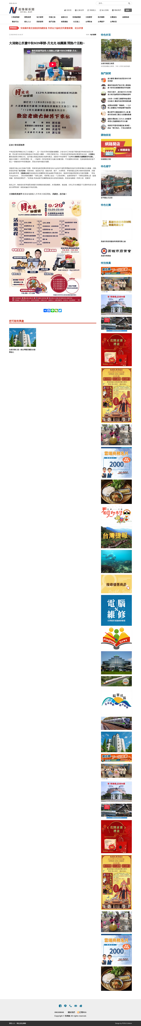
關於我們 (71, 1012)
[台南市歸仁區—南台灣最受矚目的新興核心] (22, 337)
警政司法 (15, 22)
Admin (130, 1023)
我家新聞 (40, 22)
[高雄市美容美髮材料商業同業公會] (116, 224)
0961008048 (59, 1012)
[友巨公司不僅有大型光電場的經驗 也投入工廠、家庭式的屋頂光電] (116, 324)
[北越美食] (116, 492)
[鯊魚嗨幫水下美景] (116, 561)
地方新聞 (40, 17)
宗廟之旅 (52, 17)
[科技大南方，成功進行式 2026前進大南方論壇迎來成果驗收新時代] (103, 93)
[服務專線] (70, 1005)
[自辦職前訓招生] (116, 271)
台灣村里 (113, 22)
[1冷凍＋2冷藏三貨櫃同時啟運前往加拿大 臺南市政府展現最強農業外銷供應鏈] (103, 100)
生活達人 (76, 22)
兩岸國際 (101, 17)
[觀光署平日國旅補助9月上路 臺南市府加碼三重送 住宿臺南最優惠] (103, 113)
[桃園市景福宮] (116, 395)
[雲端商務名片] (116, 462)
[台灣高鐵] (116, 681)
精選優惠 (64, 22)
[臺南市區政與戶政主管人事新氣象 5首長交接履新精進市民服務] (103, 86)
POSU (124, 1023)
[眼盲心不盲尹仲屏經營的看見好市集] (116, 515)
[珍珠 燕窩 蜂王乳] (116, 349)
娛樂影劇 (125, 17)
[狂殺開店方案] (116, 148)
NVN (87, 34)
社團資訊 (113, 17)
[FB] (60, 1005)
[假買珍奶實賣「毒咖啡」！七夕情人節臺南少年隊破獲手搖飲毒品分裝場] (103, 107)
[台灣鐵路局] (116, 723)
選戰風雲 (27, 17)
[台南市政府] (116, 662)
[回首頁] (22, 10)
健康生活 (64, 17)
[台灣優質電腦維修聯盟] (116, 610)
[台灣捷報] (116, 537)
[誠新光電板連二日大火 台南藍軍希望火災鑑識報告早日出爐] (103, 120)
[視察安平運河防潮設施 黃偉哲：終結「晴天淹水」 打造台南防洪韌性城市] (103, 127)
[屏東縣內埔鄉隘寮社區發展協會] (116, 701)
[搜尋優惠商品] (116, 584)
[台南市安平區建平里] (116, 434)
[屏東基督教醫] (116, 285)
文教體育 (89, 17)
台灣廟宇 (101, 22)
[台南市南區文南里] (116, 50)
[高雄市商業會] (116, 251)
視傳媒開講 (76, 17)
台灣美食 (89, 22)
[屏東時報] (116, 638)
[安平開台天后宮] (116, 183)
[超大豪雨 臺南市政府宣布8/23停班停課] (103, 80)
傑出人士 (27, 22)
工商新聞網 (15, 17)
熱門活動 (52, 22)
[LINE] (65, 1005)
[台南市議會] (116, 305)
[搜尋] (129, 3)
